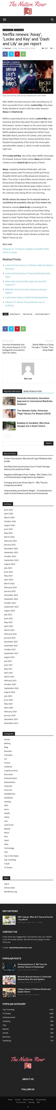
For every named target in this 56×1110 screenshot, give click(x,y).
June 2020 (8, 700)
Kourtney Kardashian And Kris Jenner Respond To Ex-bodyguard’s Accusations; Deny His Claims (14, 348)
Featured (8, 786)
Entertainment (15, 26)
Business (8, 751)
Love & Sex (8, 825)
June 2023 (8, 572)
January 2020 (9, 715)
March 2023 (9, 583)
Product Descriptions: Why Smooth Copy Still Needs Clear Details (28, 460)
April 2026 (8, 513)
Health (7, 813)
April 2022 (8, 626)
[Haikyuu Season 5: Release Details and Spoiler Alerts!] (9, 992)
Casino (7, 763)
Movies (7, 828)
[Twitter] (11, 54)
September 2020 (11, 688)
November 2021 (11, 645)
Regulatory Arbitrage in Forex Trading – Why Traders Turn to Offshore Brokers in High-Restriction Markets (28, 476)
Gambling (8, 797)
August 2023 (9, 564)
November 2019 (11, 723)
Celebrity (8, 766)
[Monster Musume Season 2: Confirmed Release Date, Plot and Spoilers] (9, 980)
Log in (6, 884)
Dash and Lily (27, 314)
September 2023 (11, 560)
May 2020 (8, 704)
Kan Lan (8, 48)
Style (6, 844)
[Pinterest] (17, 54)
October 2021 (10, 649)
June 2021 (8, 665)
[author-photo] (28, 375)
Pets (6, 836)
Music (6, 832)
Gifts (6, 805)
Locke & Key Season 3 (42, 314)
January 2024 (9, 544)
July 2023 (8, 568)
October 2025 (10, 521)
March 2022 (9, 630)
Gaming (7, 801)
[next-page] (8, 435)
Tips (6, 852)
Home (5, 26)
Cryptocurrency (11, 770)
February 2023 (10, 587)
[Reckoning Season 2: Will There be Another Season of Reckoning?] (9, 967)
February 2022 (10, 634)
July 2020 (8, 696)
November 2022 (11, 599)
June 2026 (8, 509)
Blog (6, 747)
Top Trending (19, 30)
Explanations (9, 782)
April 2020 (8, 707)
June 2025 (8, 529)
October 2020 (10, 684)
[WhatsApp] (23, 54)
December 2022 (11, 595)
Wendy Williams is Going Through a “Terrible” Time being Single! (42, 347)
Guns (6, 809)
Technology (9, 848)
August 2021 (9, 657)
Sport (6, 840)
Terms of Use (21, 1102)
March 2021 (9, 676)
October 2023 (10, 556)
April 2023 (8, 579)
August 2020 (9, 692)
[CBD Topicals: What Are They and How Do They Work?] (9, 920)
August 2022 (9, 610)
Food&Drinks (9, 794)
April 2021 (8, 672)
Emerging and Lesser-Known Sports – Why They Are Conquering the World (26, 484)
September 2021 (11, 653)
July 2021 (8, 661)
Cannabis (8, 755)
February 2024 (10, 541)
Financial (8, 790)
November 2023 (11, 552)
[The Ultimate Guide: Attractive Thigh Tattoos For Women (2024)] (9, 413)
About (10, 1099)
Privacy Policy (41, 1099)
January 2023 (9, 591)
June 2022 (8, 618)
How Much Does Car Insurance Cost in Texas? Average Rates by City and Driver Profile (27, 468)
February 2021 (10, 680)
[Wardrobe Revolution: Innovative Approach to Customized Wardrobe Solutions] (9, 401)
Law (6, 821)
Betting (7, 743)
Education (8, 774)
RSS (38, 1102)
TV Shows (8, 867)
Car (5, 759)
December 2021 (11, 641)
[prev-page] (4, 435)
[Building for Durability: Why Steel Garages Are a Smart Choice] (9, 426)
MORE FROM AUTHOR (33, 391)
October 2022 (10, 603)
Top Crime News (11, 856)
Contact (18, 1099)
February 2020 (10, 711)
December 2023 (11, 548)
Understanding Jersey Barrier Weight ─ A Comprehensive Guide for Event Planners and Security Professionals (28, 492)
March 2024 (9, 537)
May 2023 (8, 575)
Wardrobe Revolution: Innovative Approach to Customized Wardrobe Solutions (34, 401)
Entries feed (9, 887)
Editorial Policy (28, 1099)
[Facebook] (5, 54)
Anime (7, 739)
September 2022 (11, 607)
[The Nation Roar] (28, 8)
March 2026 (9, 517)
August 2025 (9, 525)
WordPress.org (10, 891)
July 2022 (8, 614)
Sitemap (32, 1102)
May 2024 (8, 533)
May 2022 (8, 622)
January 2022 (9, 638)
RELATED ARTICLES (12, 391)
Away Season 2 (15, 314)
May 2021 (8, 669)
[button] (4, 19)
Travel (7, 863)
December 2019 (11, 719)
